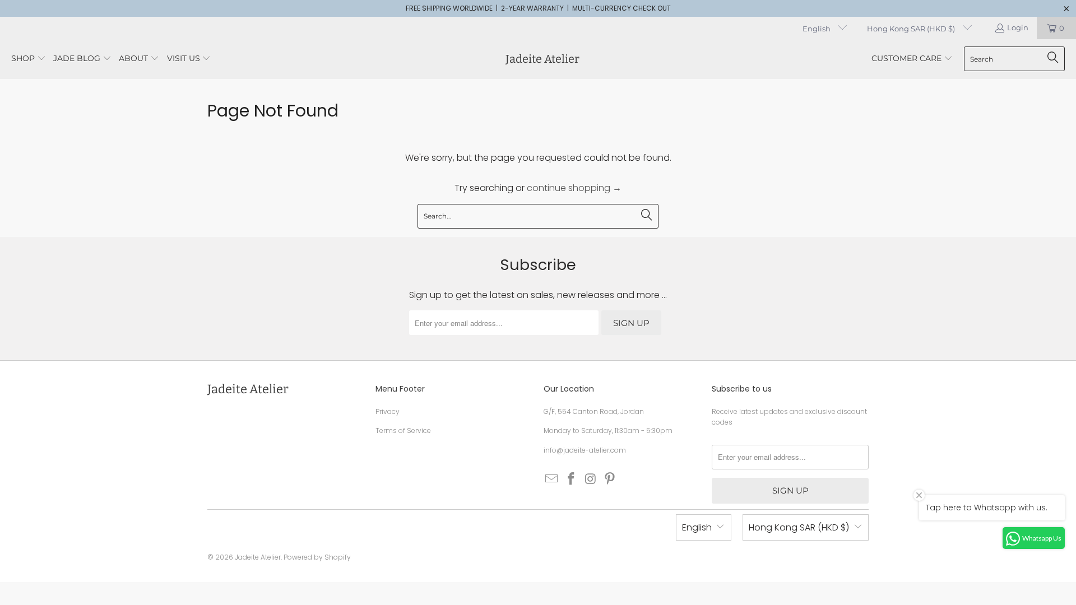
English (817, 28)
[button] (28, 59)
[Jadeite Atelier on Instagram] (590, 479)
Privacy (387, 411)
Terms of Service (403, 430)
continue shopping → (574, 188)
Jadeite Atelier (258, 557)
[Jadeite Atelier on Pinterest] (610, 479)
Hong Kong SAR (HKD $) (912, 28)
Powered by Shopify (317, 557)
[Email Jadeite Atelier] (552, 479)
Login (1017, 27)
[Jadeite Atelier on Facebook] (571, 479)
